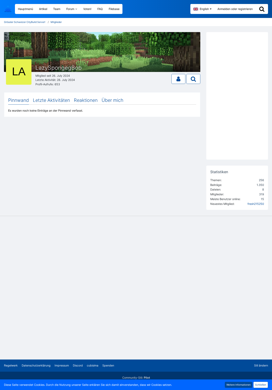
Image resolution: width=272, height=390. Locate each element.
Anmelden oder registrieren (235, 9)
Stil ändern (261, 365)
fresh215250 (256, 203)
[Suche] (262, 9)
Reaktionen (86, 100)
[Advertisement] (102, 153)
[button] (202, 9)
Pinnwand (18, 100)
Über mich (112, 100)
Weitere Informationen (238, 384)
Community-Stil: (136, 377)
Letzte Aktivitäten (51, 100)
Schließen (260, 384)
